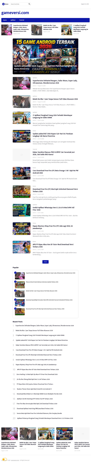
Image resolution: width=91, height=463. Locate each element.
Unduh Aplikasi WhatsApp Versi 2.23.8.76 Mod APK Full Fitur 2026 (53, 208)
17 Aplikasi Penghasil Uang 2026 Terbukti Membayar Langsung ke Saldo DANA (80, 28)
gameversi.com (15, 12)
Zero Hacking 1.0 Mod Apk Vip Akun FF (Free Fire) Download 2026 (37, 374)
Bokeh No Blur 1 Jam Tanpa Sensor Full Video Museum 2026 (50, 27)
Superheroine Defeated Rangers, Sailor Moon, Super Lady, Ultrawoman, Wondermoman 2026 (21, 28)
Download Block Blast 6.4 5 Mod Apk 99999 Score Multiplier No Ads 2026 (39, 394)
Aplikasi (13, 20)
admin (15, 72)
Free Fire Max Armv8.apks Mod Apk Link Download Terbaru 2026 (37, 403)
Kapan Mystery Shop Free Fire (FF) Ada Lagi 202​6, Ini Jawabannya (53, 227)
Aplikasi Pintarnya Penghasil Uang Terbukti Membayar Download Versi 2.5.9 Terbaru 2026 (45, 418)
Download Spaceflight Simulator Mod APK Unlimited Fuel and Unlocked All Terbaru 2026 (49, 300)
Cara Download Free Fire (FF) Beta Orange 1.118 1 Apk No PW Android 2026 (55, 171)
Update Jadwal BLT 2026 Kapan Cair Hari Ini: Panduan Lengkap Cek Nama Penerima (53, 135)
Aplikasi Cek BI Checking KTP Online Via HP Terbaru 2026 (35, 399)
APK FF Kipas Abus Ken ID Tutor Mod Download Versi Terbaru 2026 (53, 245)
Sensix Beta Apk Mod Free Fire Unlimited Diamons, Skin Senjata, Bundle (39, 413)
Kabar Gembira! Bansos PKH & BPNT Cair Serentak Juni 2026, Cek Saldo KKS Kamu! (44, 67)
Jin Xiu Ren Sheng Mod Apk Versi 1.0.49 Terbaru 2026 (33, 379)
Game (5, 20)
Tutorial (21, 20)
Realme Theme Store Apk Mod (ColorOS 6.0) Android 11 (34, 389)
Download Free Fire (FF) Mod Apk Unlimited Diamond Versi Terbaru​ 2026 (55, 190)
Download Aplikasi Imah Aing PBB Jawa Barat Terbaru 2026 (35, 408)
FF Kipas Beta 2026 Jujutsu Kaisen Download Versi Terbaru (35, 384)
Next (45, 262)
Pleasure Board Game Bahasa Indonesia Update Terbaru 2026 (42, 282)
